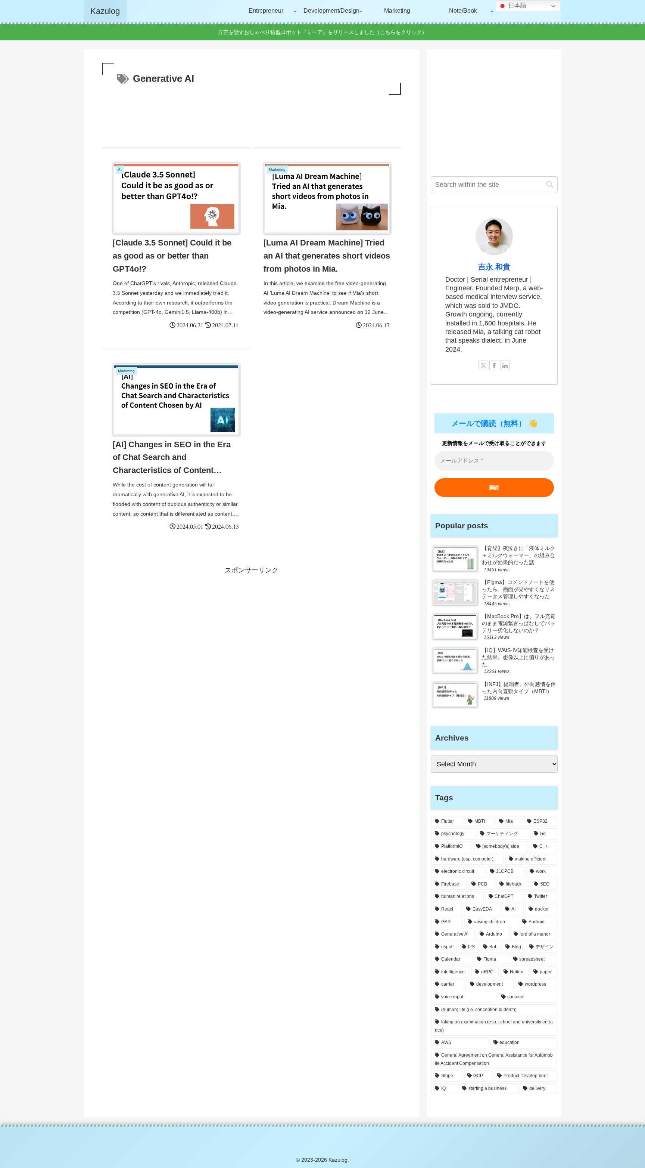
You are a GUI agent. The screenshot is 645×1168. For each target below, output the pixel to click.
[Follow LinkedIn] (505, 365)
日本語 (516, 5)
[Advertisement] (251, 117)
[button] (550, 184)
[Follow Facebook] (494, 365)
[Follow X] (483, 365)
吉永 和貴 (494, 267)
